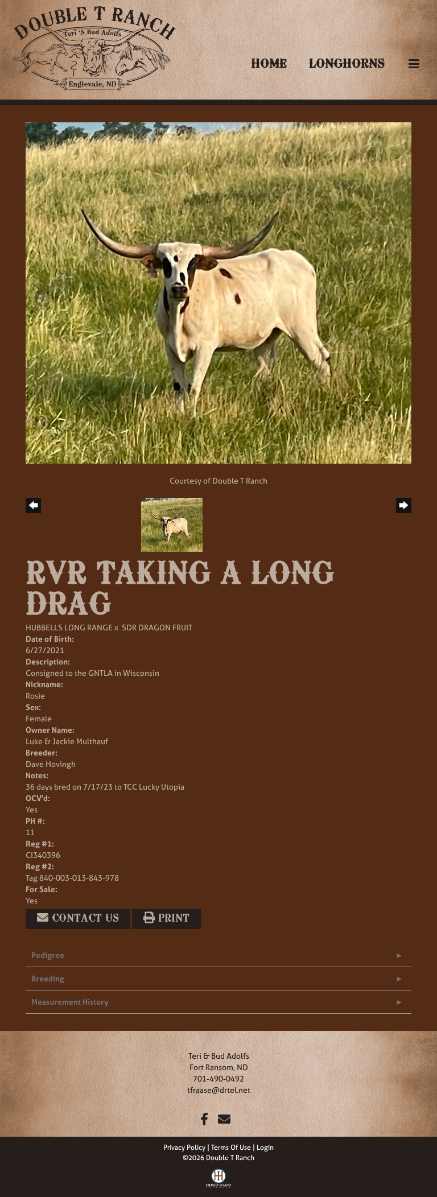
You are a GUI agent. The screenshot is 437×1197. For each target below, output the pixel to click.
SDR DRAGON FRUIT (157, 627)
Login (265, 1147)
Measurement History (70, 1001)
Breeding (47, 978)
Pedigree (47, 955)
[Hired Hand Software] (219, 1177)
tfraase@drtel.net (218, 1089)
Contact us (83, 918)
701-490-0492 (218, 1078)
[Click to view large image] (218, 292)
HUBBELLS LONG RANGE (69, 627)
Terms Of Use (231, 1147)
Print (172, 918)
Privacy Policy (184, 1147)
